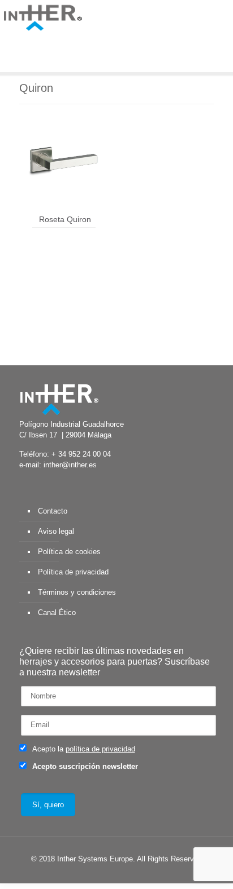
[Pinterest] (138, 874)
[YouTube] (107, 874)
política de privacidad (100, 749)
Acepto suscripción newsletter (84, 766)
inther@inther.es (70, 465)
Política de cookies (69, 551)
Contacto (52, 511)
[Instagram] (153, 874)
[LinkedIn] (122, 874)
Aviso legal (56, 531)
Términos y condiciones (77, 592)
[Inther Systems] (42, 17)
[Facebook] (77, 874)
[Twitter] (92, 874)
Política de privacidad (73, 572)
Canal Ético (57, 612)
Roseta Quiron (65, 219)
